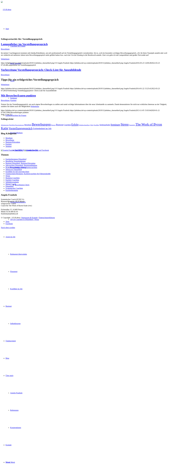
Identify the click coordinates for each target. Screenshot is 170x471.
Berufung (27, 125)
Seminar (9, 146)
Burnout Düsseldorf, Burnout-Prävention (20, 163)
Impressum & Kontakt (29, 218)
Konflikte (96, 125)
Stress (125, 124)
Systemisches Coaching (14, 188)
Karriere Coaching (12, 180)
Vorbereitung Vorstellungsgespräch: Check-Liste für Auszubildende (41, 69)
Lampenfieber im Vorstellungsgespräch (24, 44)
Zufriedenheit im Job (42, 128)
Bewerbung (5, 49)
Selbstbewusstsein (12, 182)
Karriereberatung (12, 190)
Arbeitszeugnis (5, 125)
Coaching (67, 125)
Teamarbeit (132, 125)
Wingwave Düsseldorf (14, 170)
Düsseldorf (10, 186)
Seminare (115, 124)
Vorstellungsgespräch (20, 128)
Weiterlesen (5, 59)
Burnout (59, 124)
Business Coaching (13, 178)
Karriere (13, 100)
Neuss (8, 176)
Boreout (53, 125)
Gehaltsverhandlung (84, 125)
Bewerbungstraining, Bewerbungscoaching (21, 167)
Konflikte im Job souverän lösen (17, 172)
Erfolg (75, 124)
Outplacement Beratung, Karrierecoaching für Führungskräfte (28, 174)
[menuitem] (87, 263)
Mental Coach (11, 184)
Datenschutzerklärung (47, 218)
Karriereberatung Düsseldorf (16, 159)
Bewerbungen (41, 124)
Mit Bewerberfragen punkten (18, 95)
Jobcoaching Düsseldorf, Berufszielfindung (21, 165)
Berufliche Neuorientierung (16, 125)
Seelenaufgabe (104, 125)
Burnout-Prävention (13, 142)
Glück (91, 125)
